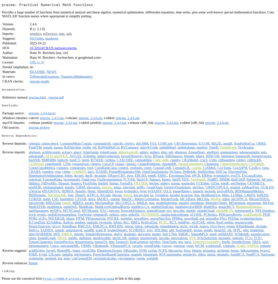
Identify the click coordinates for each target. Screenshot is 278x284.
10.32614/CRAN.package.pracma (53, 48)
